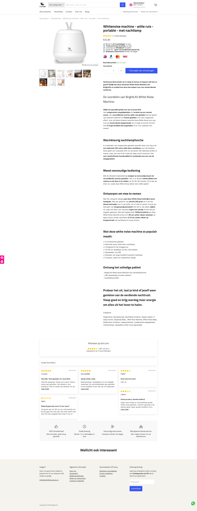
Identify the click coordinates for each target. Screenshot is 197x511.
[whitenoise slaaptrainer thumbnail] (61, 74)
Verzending (58, 12)
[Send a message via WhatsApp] (193, 503)
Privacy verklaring (106, 473)
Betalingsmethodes (130, 12)
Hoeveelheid (107, 66)
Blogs (87, 12)
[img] (46, 371)
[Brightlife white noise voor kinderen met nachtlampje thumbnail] (43, 74)
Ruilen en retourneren (149, 12)
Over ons (78, 12)
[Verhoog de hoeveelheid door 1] (121, 70)
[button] (108, 36)
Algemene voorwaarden (108, 471)
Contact (69, 12)
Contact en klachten (77, 481)
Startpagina (44, 18)
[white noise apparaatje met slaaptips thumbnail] (61, 82)
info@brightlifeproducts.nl (49, 480)
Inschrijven (136, 488)
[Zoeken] (122, 4)
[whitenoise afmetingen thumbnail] (52, 82)
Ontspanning (56, 18)
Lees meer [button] (45, 389)
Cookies (102, 476)
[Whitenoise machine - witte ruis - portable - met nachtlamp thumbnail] (52, 74)
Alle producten (45, 12)
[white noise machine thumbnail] (69, 74)
